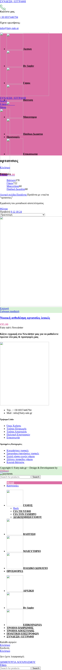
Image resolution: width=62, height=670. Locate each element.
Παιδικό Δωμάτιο (16, 189)
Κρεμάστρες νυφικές (18, 450)
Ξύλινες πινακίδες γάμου (20, 459)
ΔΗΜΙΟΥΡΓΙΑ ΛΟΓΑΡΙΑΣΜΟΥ (18, 662)
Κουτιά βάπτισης (15, 462)
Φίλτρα (4, 208)
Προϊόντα (21, 194)
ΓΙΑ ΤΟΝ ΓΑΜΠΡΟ (24, 514)
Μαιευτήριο (13, 186)
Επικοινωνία (13, 437)
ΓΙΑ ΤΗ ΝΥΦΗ (22, 511)
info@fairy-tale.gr (9, 28)
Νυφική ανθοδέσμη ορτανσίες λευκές (25, 317)
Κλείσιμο (5, 167)
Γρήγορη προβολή (9, 311)
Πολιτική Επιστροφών (18, 434)
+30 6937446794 (9, 17)
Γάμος (10, 183)
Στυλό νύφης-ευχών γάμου (21, 456)
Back (16, 508)
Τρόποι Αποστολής (17, 431)
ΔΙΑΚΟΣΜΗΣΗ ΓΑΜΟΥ (27, 517)
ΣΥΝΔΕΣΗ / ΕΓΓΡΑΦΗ (20, 636)
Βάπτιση (11, 180)
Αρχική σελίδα (8, 194)
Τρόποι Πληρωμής (16, 428)
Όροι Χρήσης (14, 425)
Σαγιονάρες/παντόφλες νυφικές (23, 453)
